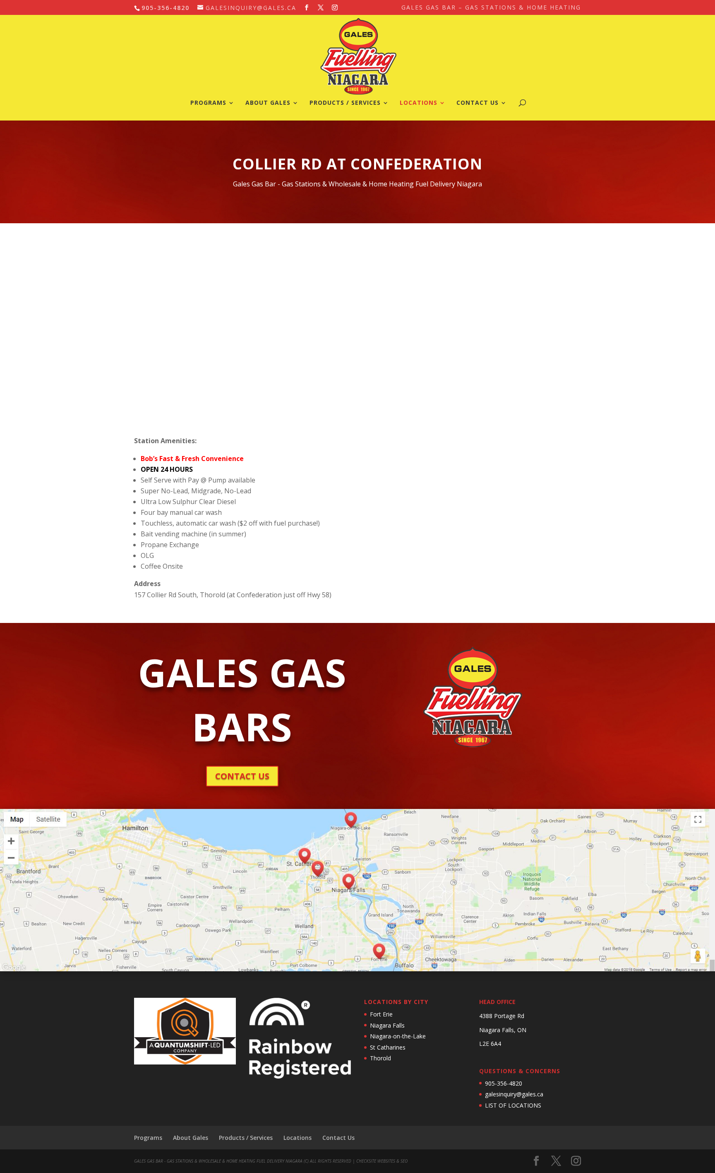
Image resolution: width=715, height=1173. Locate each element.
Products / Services (345, 103)
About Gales (267, 103)
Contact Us (477, 103)
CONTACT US (242, 776)
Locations (418, 103)
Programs (208, 103)
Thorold (380, 1058)
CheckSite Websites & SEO (382, 1161)
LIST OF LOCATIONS (513, 1105)
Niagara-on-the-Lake (398, 1036)
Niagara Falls (387, 1025)
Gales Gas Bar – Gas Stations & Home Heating (491, 8)
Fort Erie (381, 1014)
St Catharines (387, 1047)
